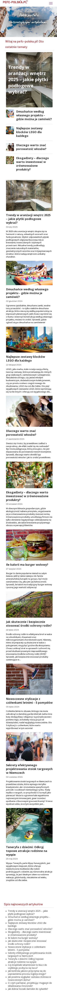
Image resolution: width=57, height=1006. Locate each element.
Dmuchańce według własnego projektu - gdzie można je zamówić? (34, 115)
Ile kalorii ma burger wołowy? (27, 564)
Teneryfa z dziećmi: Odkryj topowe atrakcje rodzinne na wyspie (26, 850)
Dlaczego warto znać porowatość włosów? (31, 147)
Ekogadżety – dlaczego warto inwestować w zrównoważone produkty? (32, 163)
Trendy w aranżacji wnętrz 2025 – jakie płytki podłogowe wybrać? (28, 79)
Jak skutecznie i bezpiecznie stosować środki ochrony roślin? (29, 623)
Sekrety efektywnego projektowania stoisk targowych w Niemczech (29, 769)
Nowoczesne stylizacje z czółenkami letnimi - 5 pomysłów (29, 700)
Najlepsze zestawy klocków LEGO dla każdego (29, 132)
